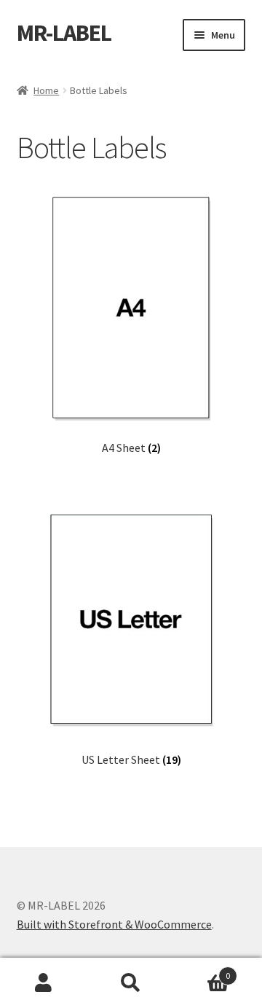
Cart (202, 970)
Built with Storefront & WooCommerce (114, 924)
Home (46, 90)
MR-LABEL (64, 32)
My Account (43, 983)
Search (131, 983)
